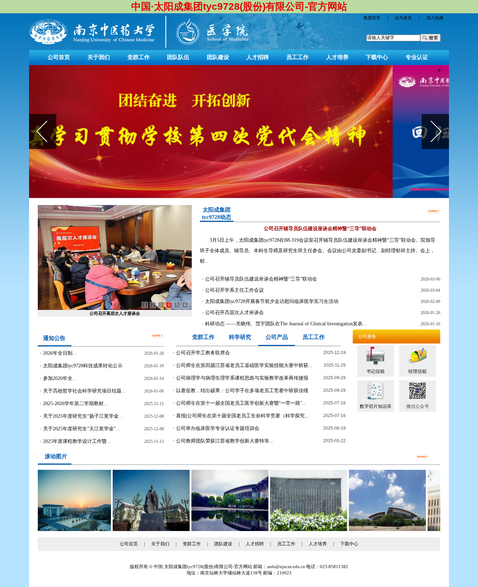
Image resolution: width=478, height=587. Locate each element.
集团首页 (372, 17)
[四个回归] (239, 131)
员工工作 (297, 57)
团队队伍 (178, 57)
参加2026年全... (60, 378)
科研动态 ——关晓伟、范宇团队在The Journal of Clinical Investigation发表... (286, 323)
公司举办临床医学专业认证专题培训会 (217, 428)
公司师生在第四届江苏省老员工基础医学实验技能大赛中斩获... (244, 365)
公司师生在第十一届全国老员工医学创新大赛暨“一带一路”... (241, 403)
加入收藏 (435, 17)
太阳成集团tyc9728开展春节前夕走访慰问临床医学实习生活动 (271, 301)
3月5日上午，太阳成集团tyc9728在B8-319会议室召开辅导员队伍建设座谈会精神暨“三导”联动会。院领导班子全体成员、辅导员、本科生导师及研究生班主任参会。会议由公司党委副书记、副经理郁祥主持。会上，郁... (317, 251)
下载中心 (377, 57)
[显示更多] (433, 210)
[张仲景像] (139, 529)
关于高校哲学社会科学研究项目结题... (84, 391)
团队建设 (218, 57)
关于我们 (98, 57)
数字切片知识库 (376, 406)
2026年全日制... (60, 353)
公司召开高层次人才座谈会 (115, 313)
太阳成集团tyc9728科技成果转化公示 (82, 365)
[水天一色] (218, 529)
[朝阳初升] (60, 529)
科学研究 (240, 337)
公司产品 (277, 337)
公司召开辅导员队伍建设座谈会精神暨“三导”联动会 (261, 279)
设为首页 (403, 17)
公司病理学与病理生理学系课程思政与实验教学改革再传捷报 (242, 378)
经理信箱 (417, 371)
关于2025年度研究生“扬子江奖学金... (83, 416)
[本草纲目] (297, 529)
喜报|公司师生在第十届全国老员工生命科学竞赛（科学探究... (242, 415)
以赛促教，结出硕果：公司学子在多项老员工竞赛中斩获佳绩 (242, 390)
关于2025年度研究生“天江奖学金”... (81, 428)
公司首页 (59, 57)
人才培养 (337, 57)
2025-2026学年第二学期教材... (75, 403)
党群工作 (138, 57)
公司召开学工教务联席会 (203, 352)
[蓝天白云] (375, 529)
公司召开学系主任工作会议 (234, 290)
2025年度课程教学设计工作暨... (77, 441)
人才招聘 (257, 57)
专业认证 (417, 57)
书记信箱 (375, 371)
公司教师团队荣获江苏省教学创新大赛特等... (224, 441)
